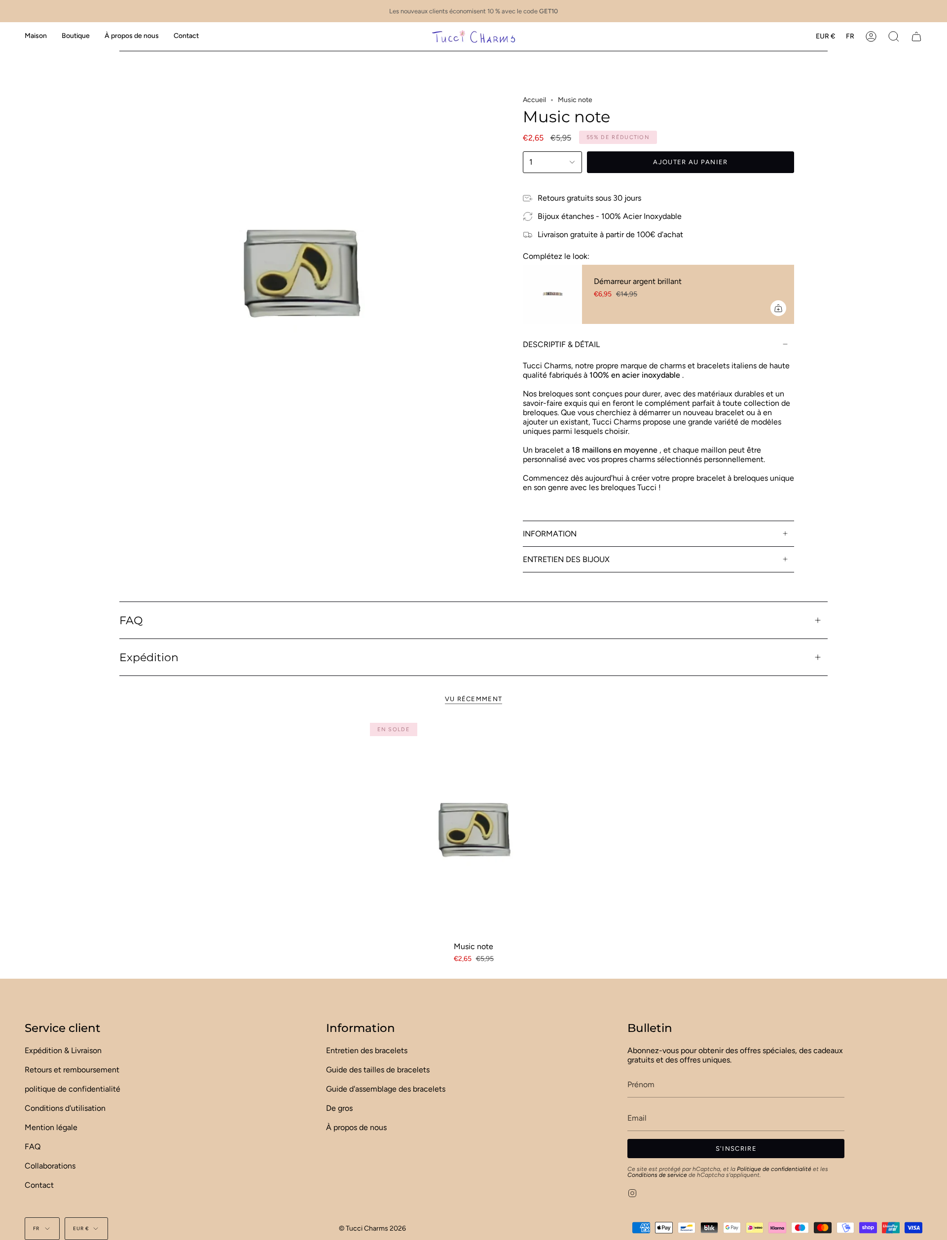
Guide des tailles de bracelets (378, 1069)
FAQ (131, 620)
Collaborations (50, 1165)
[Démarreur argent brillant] (552, 294)
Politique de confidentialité (774, 1169)
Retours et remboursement (72, 1069)
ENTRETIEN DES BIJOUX (566, 559)
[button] (75, 36)
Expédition (149, 657)
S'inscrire (736, 1148)
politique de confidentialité (72, 1089)
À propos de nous (356, 1127)
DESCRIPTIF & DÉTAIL (561, 344)
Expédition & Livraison (63, 1050)
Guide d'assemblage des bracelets (385, 1089)
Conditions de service (657, 1174)
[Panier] (916, 36)
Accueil (534, 100)
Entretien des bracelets (366, 1050)
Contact (39, 1185)
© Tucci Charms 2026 (372, 1228)
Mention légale (51, 1127)
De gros (339, 1108)
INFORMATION (550, 533)
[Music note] (473, 826)
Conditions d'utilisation (65, 1108)
